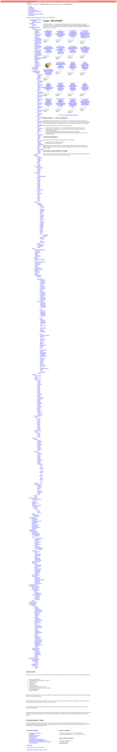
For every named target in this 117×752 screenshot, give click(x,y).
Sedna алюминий (40, 157)
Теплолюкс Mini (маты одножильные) (38, 582)
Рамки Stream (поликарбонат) (38, 54)
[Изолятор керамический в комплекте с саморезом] (72, 98)
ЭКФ (33, 600)
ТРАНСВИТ (35, 518)
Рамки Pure (39, 178)
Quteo (36, 496)
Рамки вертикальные (41, 244)
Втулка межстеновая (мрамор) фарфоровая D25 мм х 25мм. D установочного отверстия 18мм (48, 71)
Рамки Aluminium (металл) (37, 62)
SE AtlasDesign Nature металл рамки (40, 151)
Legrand (34, 438)
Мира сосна (39, 386)
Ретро (43, 17)
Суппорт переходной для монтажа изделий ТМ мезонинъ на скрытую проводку (85, 103)
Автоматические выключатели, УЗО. (34, 585)
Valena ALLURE (40, 486)
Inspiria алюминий (40, 441)
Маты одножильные (38, 568)
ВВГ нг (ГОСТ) (36, 662)
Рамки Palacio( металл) (38, 43)
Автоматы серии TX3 (37, 599)
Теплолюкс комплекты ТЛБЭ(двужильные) (39, 578)
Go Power (34, 24)
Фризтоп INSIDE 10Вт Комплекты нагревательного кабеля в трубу (39, 638)
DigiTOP (34, 21)
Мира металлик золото (40, 406)
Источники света (33, 497)
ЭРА (36, 500)
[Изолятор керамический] (72, 62)
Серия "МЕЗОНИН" (38, 275)
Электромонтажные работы (35, 11)
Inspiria (36, 439)
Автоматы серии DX (37, 596)
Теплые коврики (36, 533)
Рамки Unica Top (41, 232)
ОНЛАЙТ (37, 516)
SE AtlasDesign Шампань (40, 121)
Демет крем (39, 433)
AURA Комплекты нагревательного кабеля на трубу (39, 632)
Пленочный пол (36, 574)
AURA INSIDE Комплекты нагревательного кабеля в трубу (39, 609)
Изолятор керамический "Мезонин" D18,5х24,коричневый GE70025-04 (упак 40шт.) (48, 87)
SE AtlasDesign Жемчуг (40, 106)
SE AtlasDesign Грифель (40, 103)
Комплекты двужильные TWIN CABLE (38, 559)
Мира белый (39, 400)
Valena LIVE (39, 493)
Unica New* (37, 172)
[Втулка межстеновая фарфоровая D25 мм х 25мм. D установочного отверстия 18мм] (48, 46)
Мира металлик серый (40, 394)
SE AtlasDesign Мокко (40, 114)
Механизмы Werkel (37, 59)
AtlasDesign (37, 72)
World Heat (34, 532)
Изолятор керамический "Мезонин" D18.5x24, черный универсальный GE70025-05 (60, 87)
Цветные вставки (40, 403)
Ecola (36, 507)
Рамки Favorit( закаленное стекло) (38, 35)
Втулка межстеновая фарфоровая (43, 352)
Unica (36, 202)
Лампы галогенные (36, 499)
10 (70, 115)
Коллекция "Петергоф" (43, 299)
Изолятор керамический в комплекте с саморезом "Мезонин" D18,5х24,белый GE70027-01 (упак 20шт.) (73, 103)
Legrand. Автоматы (36, 594)
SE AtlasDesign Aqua (40, 128)
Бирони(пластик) (39, 269)
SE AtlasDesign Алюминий (40, 92)
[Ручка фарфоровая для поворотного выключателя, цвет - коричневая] (72, 31)
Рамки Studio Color (39, 181)
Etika (36, 495)
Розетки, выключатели (36, 17)
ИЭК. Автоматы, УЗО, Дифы (36, 588)
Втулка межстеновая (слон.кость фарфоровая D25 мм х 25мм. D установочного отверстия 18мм (60, 50)
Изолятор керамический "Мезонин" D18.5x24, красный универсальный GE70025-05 (72, 87)
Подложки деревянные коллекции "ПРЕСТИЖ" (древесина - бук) (43, 306)
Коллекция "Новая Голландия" (43, 296)
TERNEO (37, 535)
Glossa (36, 154)
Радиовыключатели (36, 22)
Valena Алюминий (40, 459)
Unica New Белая (39, 199)
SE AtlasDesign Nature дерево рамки (40, 136)
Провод (36, 270)
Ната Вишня (39, 426)
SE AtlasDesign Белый (40, 99)
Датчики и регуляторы (37, 651)
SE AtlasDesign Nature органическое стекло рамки (41, 86)
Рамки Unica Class (41, 229)
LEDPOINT (35, 522)
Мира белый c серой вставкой (40, 382)
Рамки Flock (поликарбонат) (38, 39)
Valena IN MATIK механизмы (40, 490)
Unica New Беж (39, 196)
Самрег (33, 605)
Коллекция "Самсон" (42, 281)
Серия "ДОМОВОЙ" (38, 592)
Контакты (31, 12)
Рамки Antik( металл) (38, 65)
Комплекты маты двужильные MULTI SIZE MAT (38, 554)
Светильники (32, 517)
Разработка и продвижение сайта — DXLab (37, 749)
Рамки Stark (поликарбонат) (38, 52)
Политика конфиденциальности (36, 13)
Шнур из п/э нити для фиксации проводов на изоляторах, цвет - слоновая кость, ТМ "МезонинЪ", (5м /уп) (85, 35)
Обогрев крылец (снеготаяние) (36, 649)
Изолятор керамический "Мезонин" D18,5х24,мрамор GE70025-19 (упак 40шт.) (48, 103)
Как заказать (31, 9)
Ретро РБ (37, 257)
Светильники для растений (36, 528)
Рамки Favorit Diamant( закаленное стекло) (38, 31)
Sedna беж (39, 162)
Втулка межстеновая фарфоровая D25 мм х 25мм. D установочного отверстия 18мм (48, 49)
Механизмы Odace (40, 168)
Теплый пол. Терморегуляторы (33, 530)
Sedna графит (39, 160)
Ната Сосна (39, 419)
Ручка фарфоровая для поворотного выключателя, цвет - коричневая (72, 34)
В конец (76, 115)
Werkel (33, 28)
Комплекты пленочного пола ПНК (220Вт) (37, 571)
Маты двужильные (38, 546)
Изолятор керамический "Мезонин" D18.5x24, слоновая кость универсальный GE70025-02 (85, 66)
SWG (36, 508)
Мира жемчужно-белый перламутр (40, 412)
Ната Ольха (39, 429)
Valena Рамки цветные (39, 462)
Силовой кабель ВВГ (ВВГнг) (36, 660)
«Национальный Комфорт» (36, 562)
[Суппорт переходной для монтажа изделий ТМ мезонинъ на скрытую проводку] (84, 100)
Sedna (36, 155)
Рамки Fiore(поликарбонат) (39, 57)
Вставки (42, 224)
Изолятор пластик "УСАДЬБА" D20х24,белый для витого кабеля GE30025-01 (48, 33)
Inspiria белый (39, 446)
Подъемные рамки (40, 246)
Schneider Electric (36, 71)
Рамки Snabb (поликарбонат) (38, 46)
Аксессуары (40, 301)
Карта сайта (31, 15)
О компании (31, 7)
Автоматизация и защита (35, 19)
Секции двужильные (38, 544)
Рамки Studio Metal (39, 185)
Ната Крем (39, 424)
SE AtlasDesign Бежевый (40, 95)
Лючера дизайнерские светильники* (35, 525)
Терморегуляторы (36, 534)
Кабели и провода (33, 658)
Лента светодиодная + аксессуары (36, 506)
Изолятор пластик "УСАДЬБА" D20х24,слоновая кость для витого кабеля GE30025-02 (61, 33)
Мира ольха (39, 391)
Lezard (33, 374)
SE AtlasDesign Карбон (40, 125)
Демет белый (39, 436)
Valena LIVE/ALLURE (38, 484)
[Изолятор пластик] (48, 30)
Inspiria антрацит (40, 443)
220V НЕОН (39, 512)
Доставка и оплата (33, 10)
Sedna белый (39, 164)
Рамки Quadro (41, 226)
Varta (33, 25)
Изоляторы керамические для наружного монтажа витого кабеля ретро (43, 359)
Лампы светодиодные (35, 514)
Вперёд (72, 115)
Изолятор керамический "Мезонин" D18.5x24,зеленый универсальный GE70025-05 (85, 87)
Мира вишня (39, 409)
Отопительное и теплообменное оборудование (33, 603)
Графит (44, 236)
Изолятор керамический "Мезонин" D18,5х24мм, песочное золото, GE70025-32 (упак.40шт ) (60, 103)
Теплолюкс (34, 576)
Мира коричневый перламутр (40, 397)
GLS (36, 69)
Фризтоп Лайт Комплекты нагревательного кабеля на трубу (39, 645)
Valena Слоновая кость (40, 454)
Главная (30, 6)
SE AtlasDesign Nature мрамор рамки (40, 76)
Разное (36, 656)
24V (38, 510)
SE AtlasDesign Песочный (40, 81)
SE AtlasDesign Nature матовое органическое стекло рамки (41, 143)
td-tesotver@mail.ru (63, 743)
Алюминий (45, 235)
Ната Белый (39, 421)
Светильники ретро (36, 521)
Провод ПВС (35, 664)
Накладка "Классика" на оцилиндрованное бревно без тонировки (44, 368)
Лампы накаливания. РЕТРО (35, 503)
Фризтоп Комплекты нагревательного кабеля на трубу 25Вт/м (39, 620)
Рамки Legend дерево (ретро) (38, 41)
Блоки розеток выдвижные (35, 68)
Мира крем (39, 388)
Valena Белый (39, 457)
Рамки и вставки (39, 204)
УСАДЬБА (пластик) (37, 272)
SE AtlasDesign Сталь (40, 117)
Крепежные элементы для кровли (38, 654)
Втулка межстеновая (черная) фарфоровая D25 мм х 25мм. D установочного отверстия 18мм (85, 49)
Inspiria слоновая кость (40, 449)
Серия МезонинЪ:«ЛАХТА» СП (40, 259)
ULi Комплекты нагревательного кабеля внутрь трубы (39, 626)
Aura (33, 537)
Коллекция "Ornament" (42, 293)
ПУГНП (34, 665)
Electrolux (34, 550)
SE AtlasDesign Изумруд (40, 110)
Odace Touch (38, 166)
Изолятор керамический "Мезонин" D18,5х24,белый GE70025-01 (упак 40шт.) (73, 66)
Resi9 (36, 590)
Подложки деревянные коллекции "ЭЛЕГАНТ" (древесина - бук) (43, 314)
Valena (36, 451)
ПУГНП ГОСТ (37, 667)
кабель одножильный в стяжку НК (38, 565)
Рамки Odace (39, 171)
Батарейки (31, 23)
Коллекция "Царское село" (42, 284)
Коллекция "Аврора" (42, 287)
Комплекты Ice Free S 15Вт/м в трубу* (37, 614)
